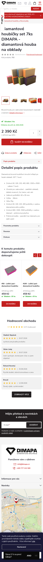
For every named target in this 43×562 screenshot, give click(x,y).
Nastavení (21, 547)
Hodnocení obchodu (21, 321)
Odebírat (33, 425)
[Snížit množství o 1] (39, 134)
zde (33, 541)
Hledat (36, 9)
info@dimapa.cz (23, 464)
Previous (35, 255)
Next (39, 255)
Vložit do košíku (23, 142)
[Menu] (40, 3)
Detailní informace (16, 113)
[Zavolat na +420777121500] (25, 3)
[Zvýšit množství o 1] (39, 131)
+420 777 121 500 (23, 468)
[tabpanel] (11, 284)
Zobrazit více (21, 394)
